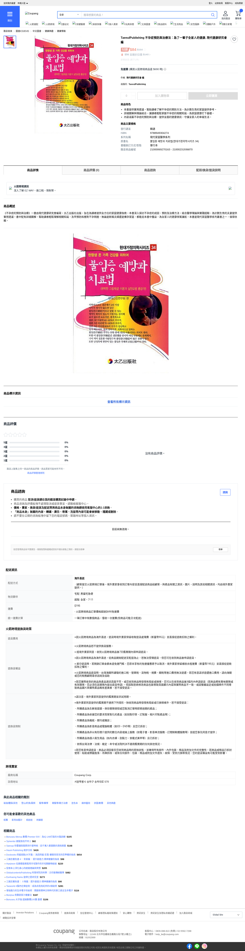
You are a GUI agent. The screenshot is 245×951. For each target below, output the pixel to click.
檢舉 (221, 549)
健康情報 (61, 31)
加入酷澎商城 (185, 913)
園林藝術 (86, 803)
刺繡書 (39, 820)
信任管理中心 (86, 913)
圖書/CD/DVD (22, 31)
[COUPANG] (64, 932)
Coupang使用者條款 (49, 913)
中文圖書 (37, 31)
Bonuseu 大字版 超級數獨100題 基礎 (24, 899)
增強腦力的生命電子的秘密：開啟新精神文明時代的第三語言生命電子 (39, 890)
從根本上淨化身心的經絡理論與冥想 (23, 868)
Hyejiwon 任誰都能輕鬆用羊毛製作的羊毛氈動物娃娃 (31, 863)
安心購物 (127, 913)
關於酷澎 (7, 913)
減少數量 (133, 94)
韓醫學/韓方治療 (60, 803)
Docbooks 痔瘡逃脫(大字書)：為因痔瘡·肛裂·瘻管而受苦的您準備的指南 (41, 855)
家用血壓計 (17, 820)
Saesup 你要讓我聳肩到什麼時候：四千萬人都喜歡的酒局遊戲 (36, 846)
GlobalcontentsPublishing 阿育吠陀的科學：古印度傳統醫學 (35, 872)
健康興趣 (49, 31)
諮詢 (225, 492)
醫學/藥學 (43, 803)
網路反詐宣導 (9, 917)
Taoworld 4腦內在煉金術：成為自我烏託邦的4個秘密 (31, 886)
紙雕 (6, 820)
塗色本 (74, 803)
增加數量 (133, 97)
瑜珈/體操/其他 (11, 803)
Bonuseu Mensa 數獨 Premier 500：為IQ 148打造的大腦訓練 (35, 837)
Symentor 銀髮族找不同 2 (18, 841)
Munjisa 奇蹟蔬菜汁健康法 (19, 895)
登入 (211, 3)
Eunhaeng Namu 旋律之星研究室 (22, 877)
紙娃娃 (29, 820)
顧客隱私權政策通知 (108, 913)
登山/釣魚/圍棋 (28, 803)
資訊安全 (141, 913)
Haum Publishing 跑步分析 (19, 850)
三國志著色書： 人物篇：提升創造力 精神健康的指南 (31, 881)
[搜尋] (213, 14)
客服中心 (229, 3)
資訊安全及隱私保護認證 (162, 913)
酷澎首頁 (8, 31)
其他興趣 (111, 803)
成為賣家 (239, 3)
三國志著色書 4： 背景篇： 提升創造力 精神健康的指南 (32, 859)
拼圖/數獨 (98, 803)
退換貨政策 (69, 913)
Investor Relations (25, 912)
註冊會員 (219, 3)
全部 (61, 15)
